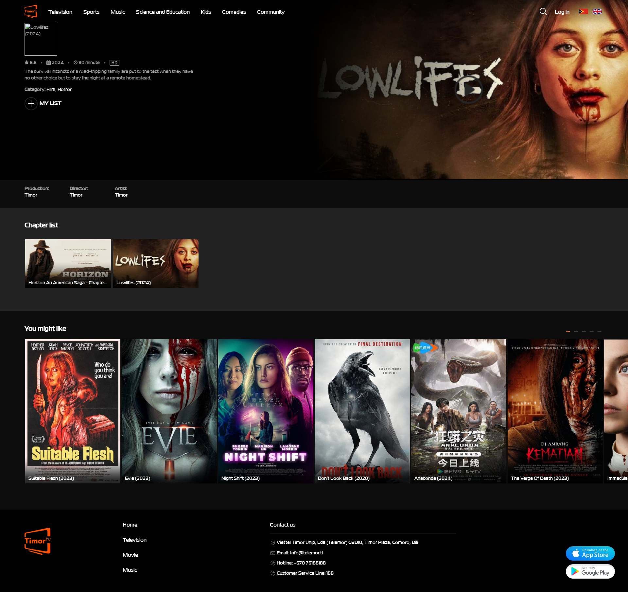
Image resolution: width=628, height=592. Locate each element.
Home (130, 524)
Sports (91, 11)
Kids (206, 11)
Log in (562, 11)
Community (271, 11)
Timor (121, 194)
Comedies (234, 11)
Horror (65, 89)
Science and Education (163, 11)
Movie (130, 554)
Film (50, 89)
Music (118, 11)
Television (60, 11)
